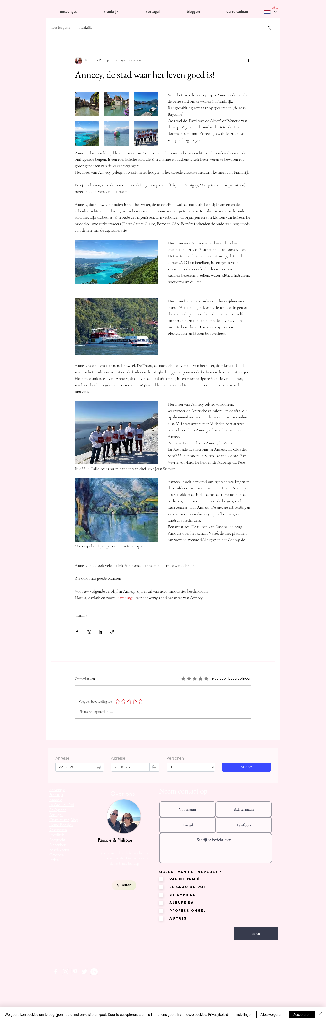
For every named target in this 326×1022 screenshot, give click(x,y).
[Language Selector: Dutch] (270, 12)
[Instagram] (65, 971)
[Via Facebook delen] (77, 632)
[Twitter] (84, 971)
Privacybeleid (218, 1014)
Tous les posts (60, 27)
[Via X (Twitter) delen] (88, 632)
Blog (74, 819)
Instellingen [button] (243, 1014)
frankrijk (85, 27)
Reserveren (58, 829)
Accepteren (301, 1014)
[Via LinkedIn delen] (100, 632)
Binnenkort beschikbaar (59, 847)
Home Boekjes (61, 824)
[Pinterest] (75, 971)
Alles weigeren (271, 1014)
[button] (269, 28)
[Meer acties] (248, 60)
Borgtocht (57, 839)
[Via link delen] (112, 632)
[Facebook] (55, 971)
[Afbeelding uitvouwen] (87, 104)
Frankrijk (56, 794)
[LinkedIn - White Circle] (94, 971)
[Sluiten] (320, 1014)
